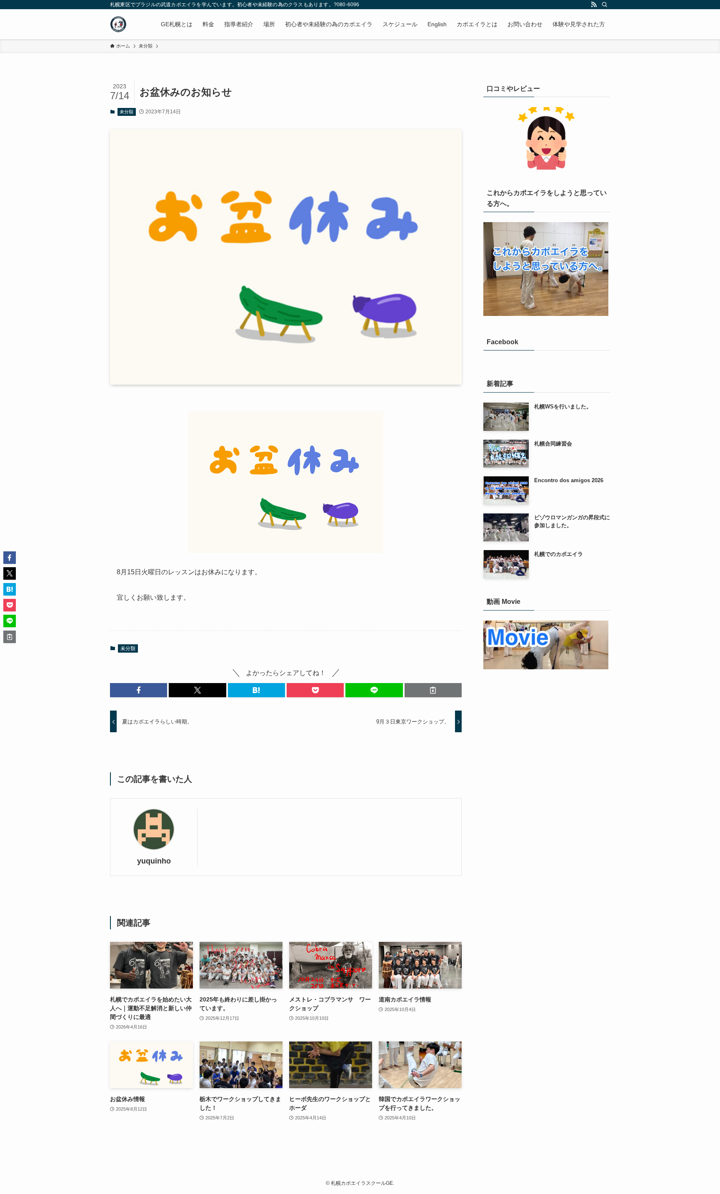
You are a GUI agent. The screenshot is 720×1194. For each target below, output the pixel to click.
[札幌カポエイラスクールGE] (118, 24)
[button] (138, 690)
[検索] (604, 4)
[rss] (593, 4)
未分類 (126, 111)
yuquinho (154, 861)
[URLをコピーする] (433, 690)
